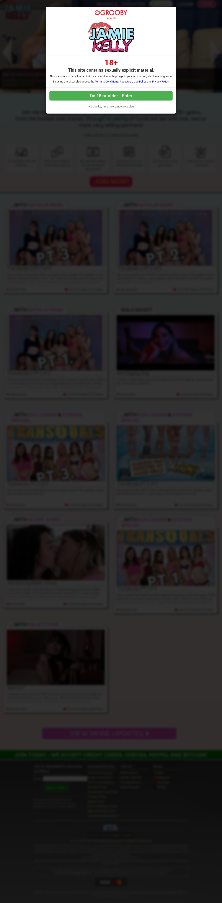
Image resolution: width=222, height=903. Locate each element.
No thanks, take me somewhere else (111, 106)
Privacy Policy (160, 81)
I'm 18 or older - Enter (111, 95)
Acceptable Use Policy (133, 81)
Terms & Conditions (106, 81)
